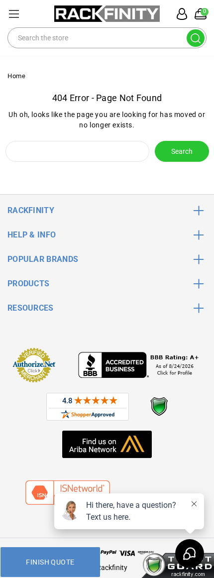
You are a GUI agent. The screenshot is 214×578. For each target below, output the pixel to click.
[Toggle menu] (13, 13)
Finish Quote (50, 562)
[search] (196, 38)
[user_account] (179, 14)
